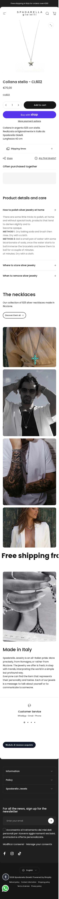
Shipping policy (43, 871)
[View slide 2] (26, 711)
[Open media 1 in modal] (51, 25)
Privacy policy (35, 875)
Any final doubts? (45, 156)
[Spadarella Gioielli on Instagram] (12, 842)
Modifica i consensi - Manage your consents (27, 833)
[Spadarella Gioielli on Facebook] (4, 842)
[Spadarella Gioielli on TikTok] (19, 842)
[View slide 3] (30, 711)
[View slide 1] (23, 711)
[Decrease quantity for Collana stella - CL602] (6, 105)
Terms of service (22, 875)
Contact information (27, 871)
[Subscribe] (49, 810)
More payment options (29, 121)
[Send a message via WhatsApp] (5, 888)
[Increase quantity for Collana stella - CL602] (18, 105)
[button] (5, 876)
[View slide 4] (33, 711)
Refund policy (13, 871)
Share (10, 156)
